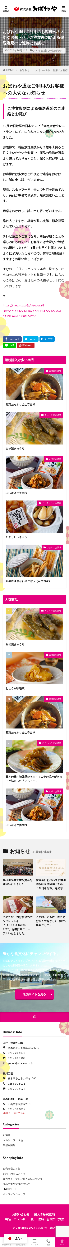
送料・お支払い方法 (14, 1173)
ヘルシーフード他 (13, 1140)
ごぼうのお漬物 (54, 547)
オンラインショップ (14, 1194)
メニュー (34, 1244)
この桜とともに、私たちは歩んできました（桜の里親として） (51, 921)
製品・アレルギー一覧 (19, 1219)
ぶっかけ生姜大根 (16, 492)
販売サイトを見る (34, 994)
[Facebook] (12, 339)
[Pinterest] (25, 345)
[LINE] (9, 345)
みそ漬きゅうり (15, 448)
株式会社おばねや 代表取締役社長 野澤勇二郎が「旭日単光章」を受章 (51, 884)
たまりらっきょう (16, 536)
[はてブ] (47, 339)
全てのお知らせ (53, 50)
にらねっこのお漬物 (51, 743)
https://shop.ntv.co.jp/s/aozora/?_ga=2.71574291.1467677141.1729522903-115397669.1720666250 (32, 311)
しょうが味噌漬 (15, 688)
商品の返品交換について (16, 1183)
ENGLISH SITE (11, 1189)
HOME (10, 70)
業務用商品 (9, 1145)
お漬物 (6, 1135)
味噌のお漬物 (55, 371)
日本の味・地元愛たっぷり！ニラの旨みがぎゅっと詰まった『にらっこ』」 (34, 778)
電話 (48, 1244)
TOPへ (62, 1244)
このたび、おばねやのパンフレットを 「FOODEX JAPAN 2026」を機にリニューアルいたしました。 (17, 925)
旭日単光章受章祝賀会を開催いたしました (17, 882)
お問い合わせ (21, 1214)
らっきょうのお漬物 (51, 503)
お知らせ (38, 50)
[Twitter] (31, 339)
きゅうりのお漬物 (52, 415)
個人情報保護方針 (45, 1214)
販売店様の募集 (11, 1168)
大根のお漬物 (55, 459)
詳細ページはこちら (14, 1112)
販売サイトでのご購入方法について (23, 1178)
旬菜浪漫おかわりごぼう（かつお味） (28, 581)
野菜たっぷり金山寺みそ (20, 404)
